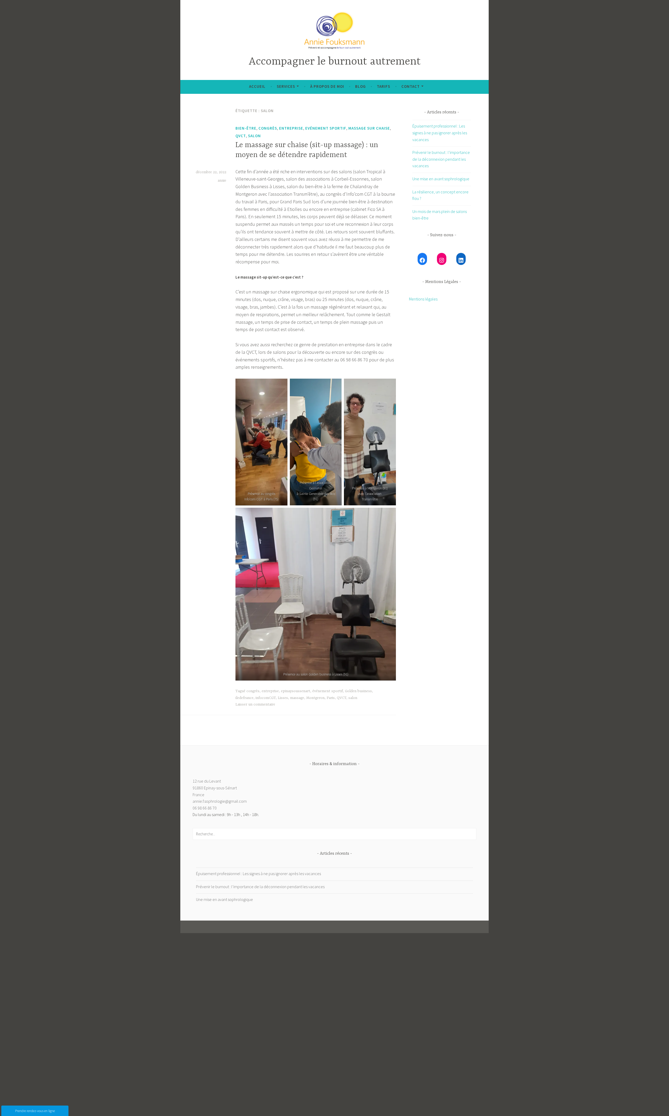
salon (254, 135)
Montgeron (315, 698)
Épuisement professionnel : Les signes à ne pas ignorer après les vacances (439, 132)
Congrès (267, 128)
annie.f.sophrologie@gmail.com (220, 801)
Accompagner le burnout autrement (335, 62)
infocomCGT (266, 698)
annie (222, 180)
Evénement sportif (325, 128)
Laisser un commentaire (255, 704)
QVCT (240, 135)
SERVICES (286, 86)
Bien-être (245, 128)
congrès (252, 691)
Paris (331, 698)
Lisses (283, 698)
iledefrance (244, 698)
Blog (360, 86)
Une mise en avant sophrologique (440, 178)
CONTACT (410, 86)
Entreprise (291, 128)
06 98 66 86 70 (205, 808)
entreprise (270, 691)
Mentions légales (423, 299)
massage (297, 698)
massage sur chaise (369, 128)
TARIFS (383, 86)
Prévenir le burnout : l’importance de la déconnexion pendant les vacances (441, 159)
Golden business (358, 691)
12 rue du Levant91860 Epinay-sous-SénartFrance (215, 787)
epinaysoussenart (295, 691)
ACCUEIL (257, 86)
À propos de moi (327, 86)
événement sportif (327, 691)
